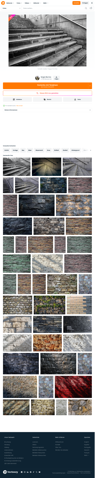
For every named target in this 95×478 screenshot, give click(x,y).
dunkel (65, 150)
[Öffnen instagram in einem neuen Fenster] (24, 472)
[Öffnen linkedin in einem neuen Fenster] (27, 472)
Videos (27, 3)
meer (30, 150)
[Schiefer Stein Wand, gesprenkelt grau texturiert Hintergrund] (47, 324)
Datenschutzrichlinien (72, 473)
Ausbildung (7, 453)
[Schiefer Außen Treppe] (16, 167)
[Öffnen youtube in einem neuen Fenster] (39, 472)
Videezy (6, 447)
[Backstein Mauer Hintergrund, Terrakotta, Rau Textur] (47, 342)
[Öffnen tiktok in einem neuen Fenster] (33, 472)
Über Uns (58, 447)
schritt (6, 150)
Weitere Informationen (11, 110)
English (85, 442)
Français (85, 453)
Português (86, 447)
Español (85, 444)
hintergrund (76, 150)
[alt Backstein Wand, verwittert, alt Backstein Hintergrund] (16, 407)
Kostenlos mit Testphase (47, 86)
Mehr (45, 3)
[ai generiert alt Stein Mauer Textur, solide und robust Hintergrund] (48, 226)
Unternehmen (8, 450)
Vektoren (9, 3)
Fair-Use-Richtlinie (84, 473)
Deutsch (85, 450)
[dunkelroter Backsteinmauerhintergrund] (73, 387)
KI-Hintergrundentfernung (12, 461)
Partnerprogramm (38, 447)
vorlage (15, 150)
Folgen (56, 79)
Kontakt (57, 444)
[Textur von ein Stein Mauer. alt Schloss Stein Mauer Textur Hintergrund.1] (80, 407)
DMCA (34, 444)
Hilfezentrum (59, 442)
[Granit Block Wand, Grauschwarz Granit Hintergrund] (21, 363)
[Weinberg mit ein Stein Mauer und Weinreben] (49, 305)
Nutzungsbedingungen (57, 473)
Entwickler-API (8, 455)
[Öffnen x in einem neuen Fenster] (36, 472)
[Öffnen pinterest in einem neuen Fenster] (30, 472)
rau (23, 150)
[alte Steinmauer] (62, 284)
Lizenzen (35, 442)
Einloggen (84, 3)
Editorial (36, 3)
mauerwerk (39, 150)
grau (48, 150)
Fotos (18, 3)
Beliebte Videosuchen (39, 455)
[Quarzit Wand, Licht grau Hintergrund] (74, 205)
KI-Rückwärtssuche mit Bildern (13, 458)
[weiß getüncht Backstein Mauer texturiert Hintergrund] (47, 263)
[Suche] (84, 8)
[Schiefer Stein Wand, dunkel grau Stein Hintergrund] (53, 185)
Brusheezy (7, 442)
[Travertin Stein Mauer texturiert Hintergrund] (17, 324)
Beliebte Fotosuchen (38, 453)
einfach (56, 150)
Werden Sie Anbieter (61, 450)
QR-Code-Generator (10, 463)
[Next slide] (88, 150)
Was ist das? (19, 105)
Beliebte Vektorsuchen (39, 450)
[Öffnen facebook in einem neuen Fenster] (21, 472)
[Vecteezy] (3, 3)
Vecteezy (7, 444)
